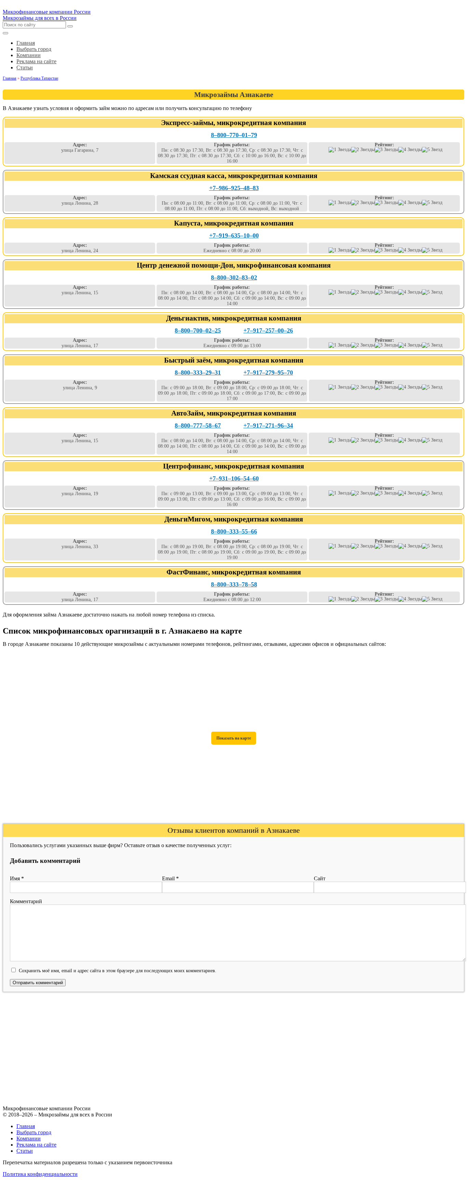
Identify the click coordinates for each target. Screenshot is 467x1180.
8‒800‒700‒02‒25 (198, 330)
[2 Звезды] (363, 149)
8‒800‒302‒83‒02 (234, 277)
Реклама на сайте (36, 1145)
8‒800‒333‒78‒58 (234, 584)
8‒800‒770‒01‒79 (234, 135)
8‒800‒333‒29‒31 (198, 372)
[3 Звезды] (386, 149)
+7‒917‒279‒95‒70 (268, 372)
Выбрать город (33, 1132)
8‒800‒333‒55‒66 (234, 531)
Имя (17, 878)
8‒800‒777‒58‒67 (198, 425)
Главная (25, 1126)
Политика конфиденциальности (40, 1174)
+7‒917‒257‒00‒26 (268, 330)
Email (170, 878)
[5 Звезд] (432, 149)
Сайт (319, 878)
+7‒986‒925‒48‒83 (234, 188)
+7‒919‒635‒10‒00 (234, 235)
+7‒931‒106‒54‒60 (234, 478)
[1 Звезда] (340, 149)
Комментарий (26, 901)
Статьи (24, 1151)
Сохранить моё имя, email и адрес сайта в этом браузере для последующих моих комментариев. (117, 970)
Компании (28, 1138)
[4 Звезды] (410, 149)
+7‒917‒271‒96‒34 (268, 425)
